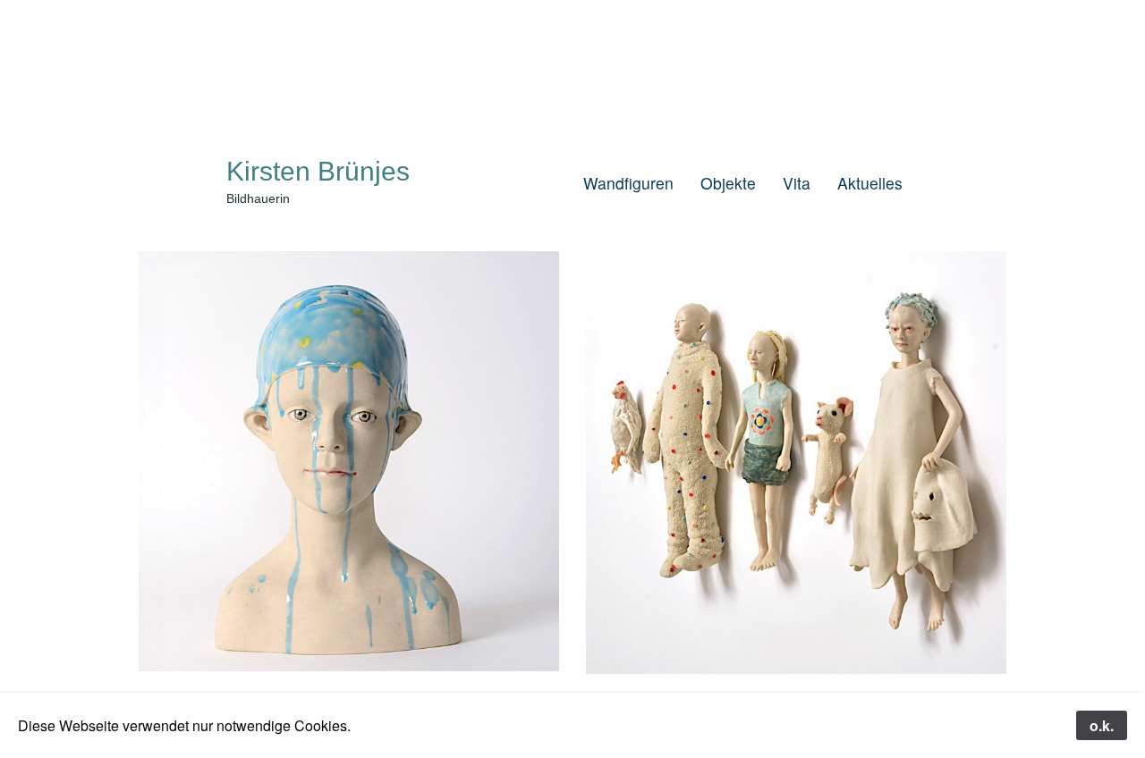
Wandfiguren (628, 183)
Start (539, 183)
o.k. (1102, 725)
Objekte (728, 183)
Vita (796, 183)
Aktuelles (870, 183)
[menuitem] (539, 183)
